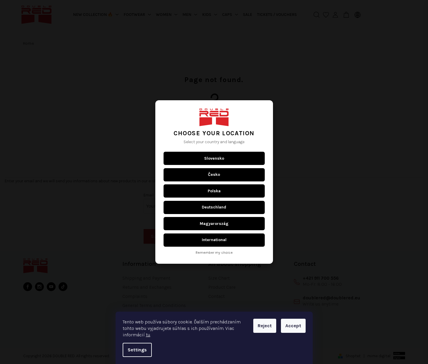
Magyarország (214, 223)
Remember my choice (214, 253)
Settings (137, 350)
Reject (265, 325)
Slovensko (214, 158)
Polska (214, 190)
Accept (293, 325)
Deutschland (214, 207)
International (214, 239)
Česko (214, 174)
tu (148, 335)
